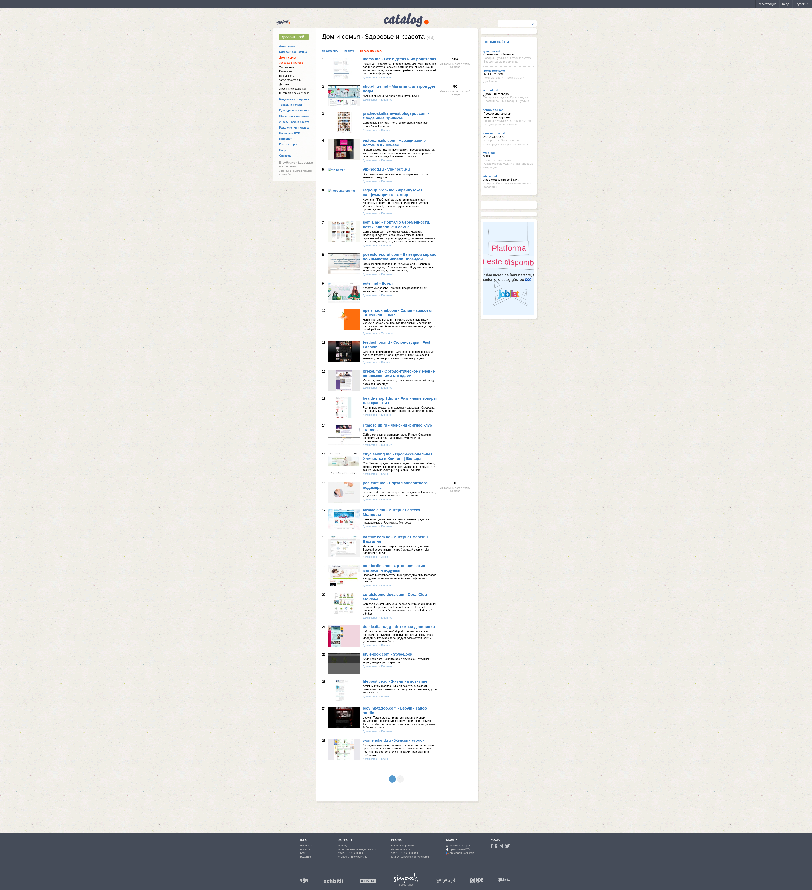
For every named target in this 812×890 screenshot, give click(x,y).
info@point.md (359, 856)
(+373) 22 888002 (354, 853)
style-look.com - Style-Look (387, 654)
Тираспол (387, 333)
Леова (385, 556)
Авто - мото (287, 46)
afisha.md (368, 881)
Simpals (406, 878)
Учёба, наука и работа (294, 121)
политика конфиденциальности (357, 849)
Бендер (385, 696)
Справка (285, 155)
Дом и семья (288, 57)
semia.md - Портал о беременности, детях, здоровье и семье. (396, 224)
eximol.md (490, 90)
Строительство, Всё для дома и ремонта (507, 59)
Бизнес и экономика (293, 51)
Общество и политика (294, 116)
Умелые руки (287, 67)
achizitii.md (333, 880)
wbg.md (489, 152)
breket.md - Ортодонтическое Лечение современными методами (399, 373)
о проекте (306, 845)
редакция (306, 856)
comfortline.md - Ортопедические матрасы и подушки (394, 568)
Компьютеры (288, 144)
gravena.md (491, 51)
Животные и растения (292, 88)
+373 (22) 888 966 (408, 853)
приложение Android (462, 853)
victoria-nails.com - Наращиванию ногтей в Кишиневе (394, 142)
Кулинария (285, 71)
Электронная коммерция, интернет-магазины (505, 142)
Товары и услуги (290, 104)
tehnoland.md (493, 110)
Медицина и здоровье (294, 99)
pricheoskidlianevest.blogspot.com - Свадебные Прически (396, 115)
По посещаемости (371, 50)
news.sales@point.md (416, 856)
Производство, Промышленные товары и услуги (506, 99)
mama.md (445, 880)
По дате (349, 50)
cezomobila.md (494, 133)
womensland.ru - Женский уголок (393, 740)
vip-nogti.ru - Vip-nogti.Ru (386, 169)
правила (305, 849)
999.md (304, 880)
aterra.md (490, 176)
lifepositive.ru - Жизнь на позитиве (395, 681)
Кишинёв (386, 77)
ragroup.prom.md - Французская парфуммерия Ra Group (393, 192)
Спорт (283, 150)
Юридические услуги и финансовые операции (508, 165)
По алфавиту (330, 50)
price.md (476, 880)
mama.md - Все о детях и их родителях (399, 59)
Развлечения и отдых (294, 127)
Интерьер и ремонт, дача (294, 93)
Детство (284, 84)
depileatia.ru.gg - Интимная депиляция (399, 627)
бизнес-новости (400, 849)
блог (302, 853)
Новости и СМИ (289, 133)
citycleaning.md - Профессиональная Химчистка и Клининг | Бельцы (398, 456)
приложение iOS (460, 849)
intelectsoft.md (494, 70)
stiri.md (504, 880)
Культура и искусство (294, 110)
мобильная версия (461, 845)
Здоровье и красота (291, 62)
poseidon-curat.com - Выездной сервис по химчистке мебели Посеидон (399, 256)
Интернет (285, 138)
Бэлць (384, 474)
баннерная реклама (403, 845)
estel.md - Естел (378, 283)
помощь (343, 845)
